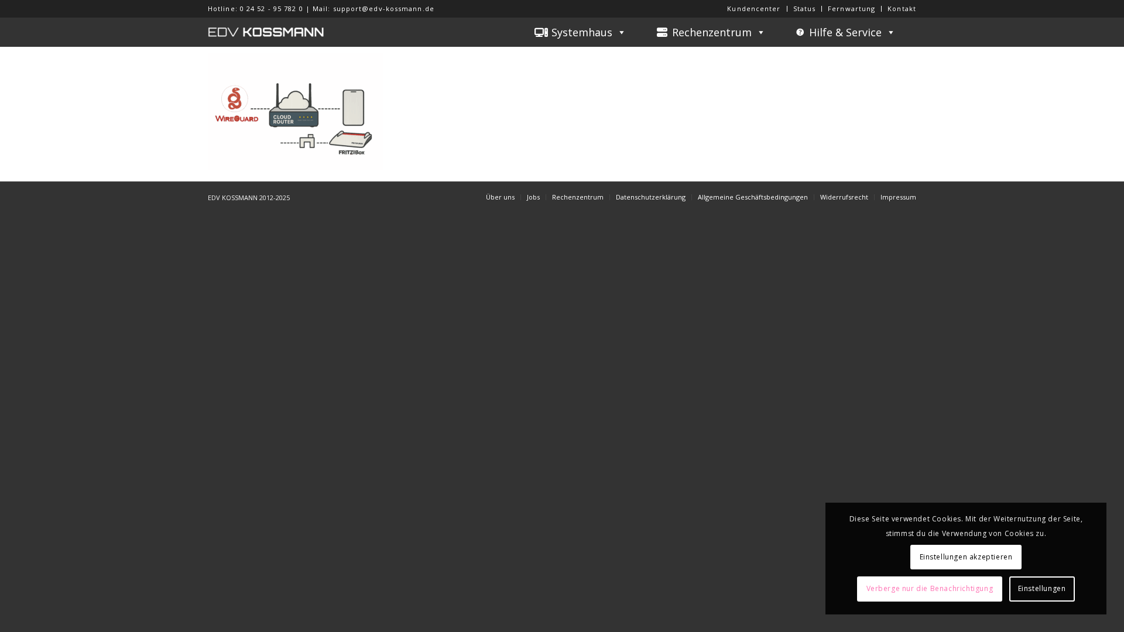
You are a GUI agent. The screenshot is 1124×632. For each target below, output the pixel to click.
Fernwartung (851, 8)
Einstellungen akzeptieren (966, 557)
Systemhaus (581, 32)
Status (804, 8)
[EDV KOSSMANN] (266, 32)
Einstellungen (1042, 588)
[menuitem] (754, 9)
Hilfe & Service (845, 32)
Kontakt (901, 8)
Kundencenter (753, 8)
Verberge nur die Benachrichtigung (929, 588)
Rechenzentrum (712, 32)
